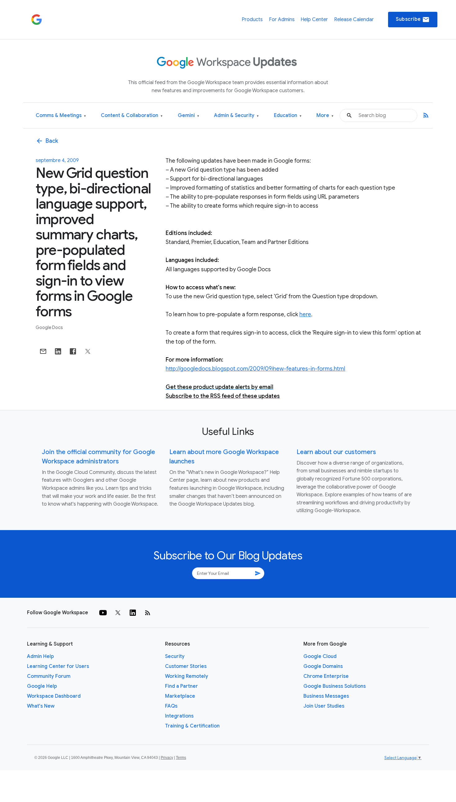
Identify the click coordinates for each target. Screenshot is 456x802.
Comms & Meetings (61, 116)
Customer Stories (186, 666)
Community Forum (48, 676)
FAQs (171, 706)
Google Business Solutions (334, 686)
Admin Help (40, 656)
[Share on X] (87, 351)
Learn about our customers (336, 452)
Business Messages (326, 696)
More (324, 116)
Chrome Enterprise (326, 676)
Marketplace (180, 696)
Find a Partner (181, 686)
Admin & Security (236, 116)
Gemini (188, 116)
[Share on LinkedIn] (58, 351)
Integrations (179, 716)
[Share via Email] (43, 351)
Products (252, 19)
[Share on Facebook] (72, 351)
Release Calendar (354, 19)
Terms (181, 757)
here (305, 314)
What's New (41, 706)
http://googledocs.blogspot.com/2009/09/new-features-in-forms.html (255, 368)
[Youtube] (103, 612)
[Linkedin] (132, 612)
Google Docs (49, 327)
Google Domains (323, 666)
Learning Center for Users (58, 666)
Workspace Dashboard (54, 696)
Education (288, 116)
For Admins (282, 19)
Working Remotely (186, 676)
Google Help (42, 686)
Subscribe (413, 19)
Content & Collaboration (132, 116)
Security (175, 656)
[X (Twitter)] (117, 612)
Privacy (167, 757)
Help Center (314, 19)
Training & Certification (192, 726)
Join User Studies (323, 706)
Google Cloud (320, 656)
